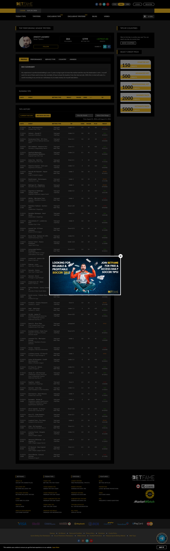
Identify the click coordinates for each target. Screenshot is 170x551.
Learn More (55, 547)
